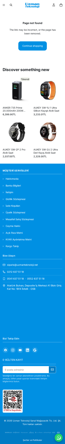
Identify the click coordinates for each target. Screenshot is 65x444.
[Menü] (4, 5)
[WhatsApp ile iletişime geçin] (59, 438)
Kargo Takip (12, 246)
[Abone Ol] (52, 369)
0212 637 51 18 (15, 271)
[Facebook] (5, 350)
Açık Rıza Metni (14, 232)
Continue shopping (32, 45)
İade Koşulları (13, 205)
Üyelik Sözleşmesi (15, 212)
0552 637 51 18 (35, 278)
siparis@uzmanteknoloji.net (22, 264)
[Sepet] (61, 5)
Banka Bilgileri (13, 185)
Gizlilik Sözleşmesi (15, 198)
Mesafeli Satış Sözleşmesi (20, 219)
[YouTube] (20, 350)
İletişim (9, 192)
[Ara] (11, 5)
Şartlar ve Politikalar (32, 440)
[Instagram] (13, 350)
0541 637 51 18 (15, 278)
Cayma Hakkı (13, 226)
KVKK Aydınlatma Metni (19, 239)
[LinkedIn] (27, 350)
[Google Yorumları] (35, 350)
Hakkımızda (12, 178)
